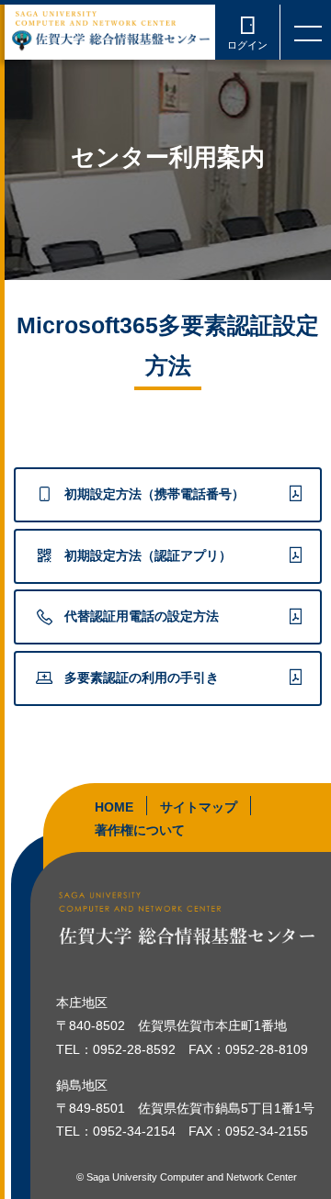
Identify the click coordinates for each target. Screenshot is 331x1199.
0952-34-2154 (134, 1131)
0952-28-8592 (134, 1049)
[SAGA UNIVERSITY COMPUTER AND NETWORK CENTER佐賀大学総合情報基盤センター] (110, 30)
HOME (114, 807)
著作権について (140, 830)
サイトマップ (198, 807)
